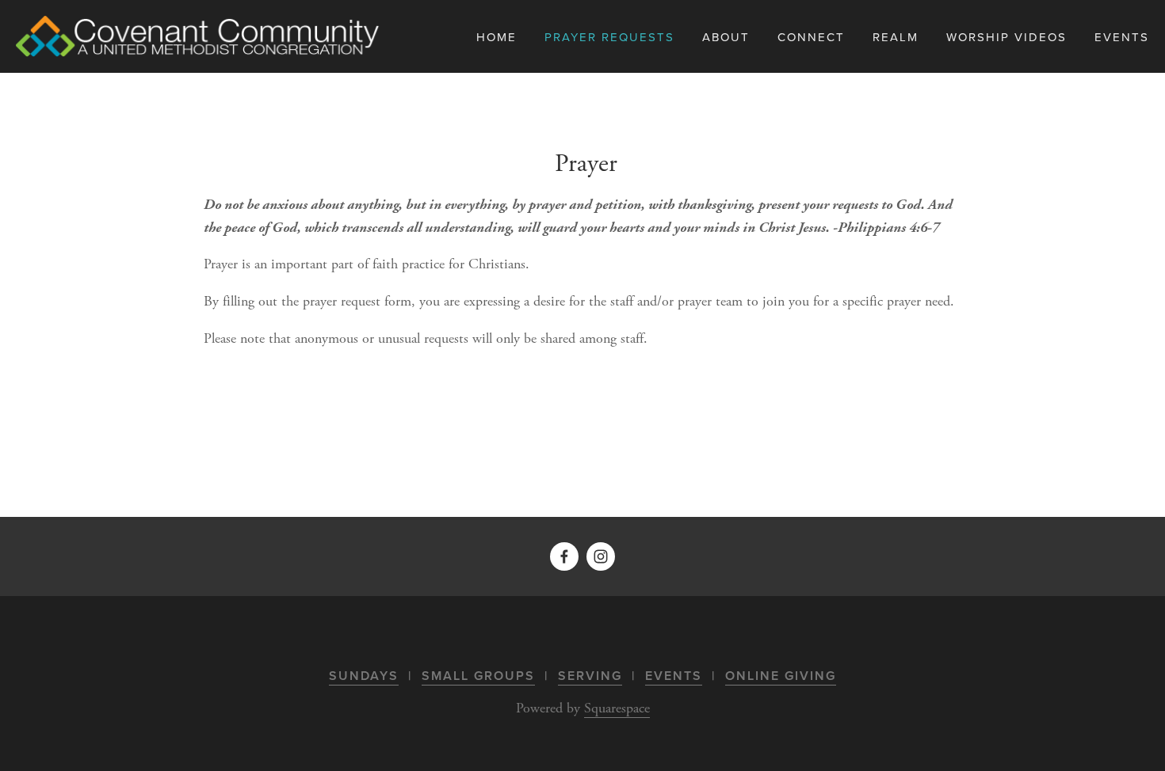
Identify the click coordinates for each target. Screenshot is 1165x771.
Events (673, 676)
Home (496, 36)
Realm (896, 36)
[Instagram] (600, 556)
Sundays (364, 676)
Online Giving (780, 676)
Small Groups (478, 676)
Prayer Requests (609, 36)
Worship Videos (1006, 36)
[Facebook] (564, 556)
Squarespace (617, 708)
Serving (590, 676)
